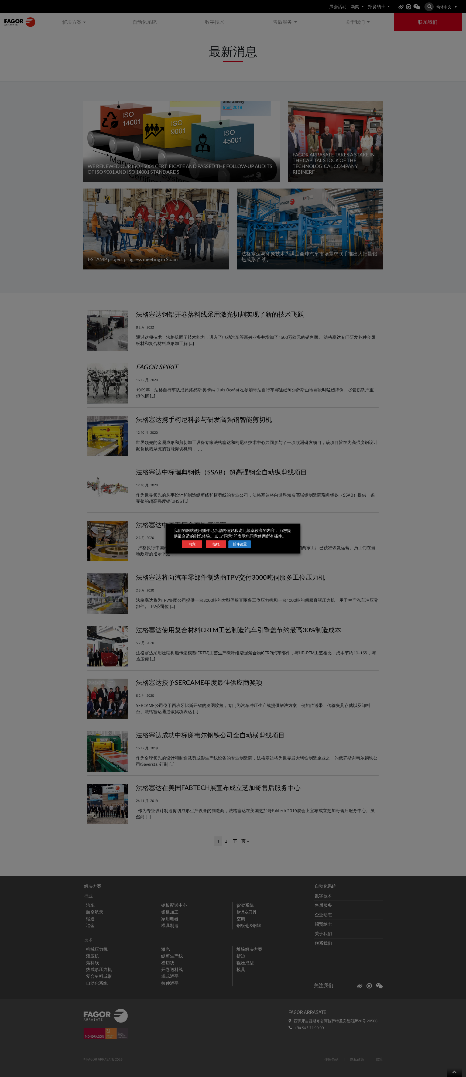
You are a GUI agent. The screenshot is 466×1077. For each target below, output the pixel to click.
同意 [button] (192, 544)
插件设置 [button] (240, 544)
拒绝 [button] (216, 544)
